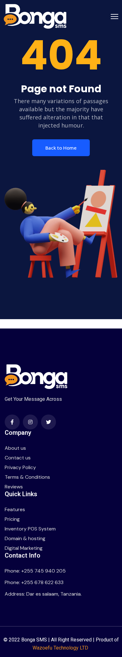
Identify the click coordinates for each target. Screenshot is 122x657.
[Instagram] (30, 422)
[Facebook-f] (12, 422)
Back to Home (61, 148)
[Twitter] (48, 422)
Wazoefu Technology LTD (61, 648)
